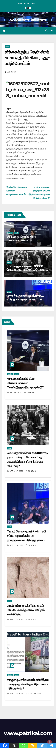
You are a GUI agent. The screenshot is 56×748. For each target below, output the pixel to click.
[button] (46, 30)
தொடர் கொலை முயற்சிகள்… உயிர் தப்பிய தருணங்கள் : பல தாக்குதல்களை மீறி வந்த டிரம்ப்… (27, 299)
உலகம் (7, 46)
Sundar (30, 392)
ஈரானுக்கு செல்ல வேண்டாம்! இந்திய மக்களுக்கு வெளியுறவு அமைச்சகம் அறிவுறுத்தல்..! (28, 684)
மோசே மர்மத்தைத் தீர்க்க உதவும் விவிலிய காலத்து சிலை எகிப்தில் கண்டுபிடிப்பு (26, 610)
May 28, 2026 (16, 392)
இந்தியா (9, 233)
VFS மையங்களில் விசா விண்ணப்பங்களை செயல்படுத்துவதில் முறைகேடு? (26, 240)
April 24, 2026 (17, 619)
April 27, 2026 (17, 471)
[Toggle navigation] (51, 31)
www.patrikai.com (28, 19)
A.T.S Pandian (34, 694)
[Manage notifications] (49, 742)
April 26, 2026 (17, 545)
